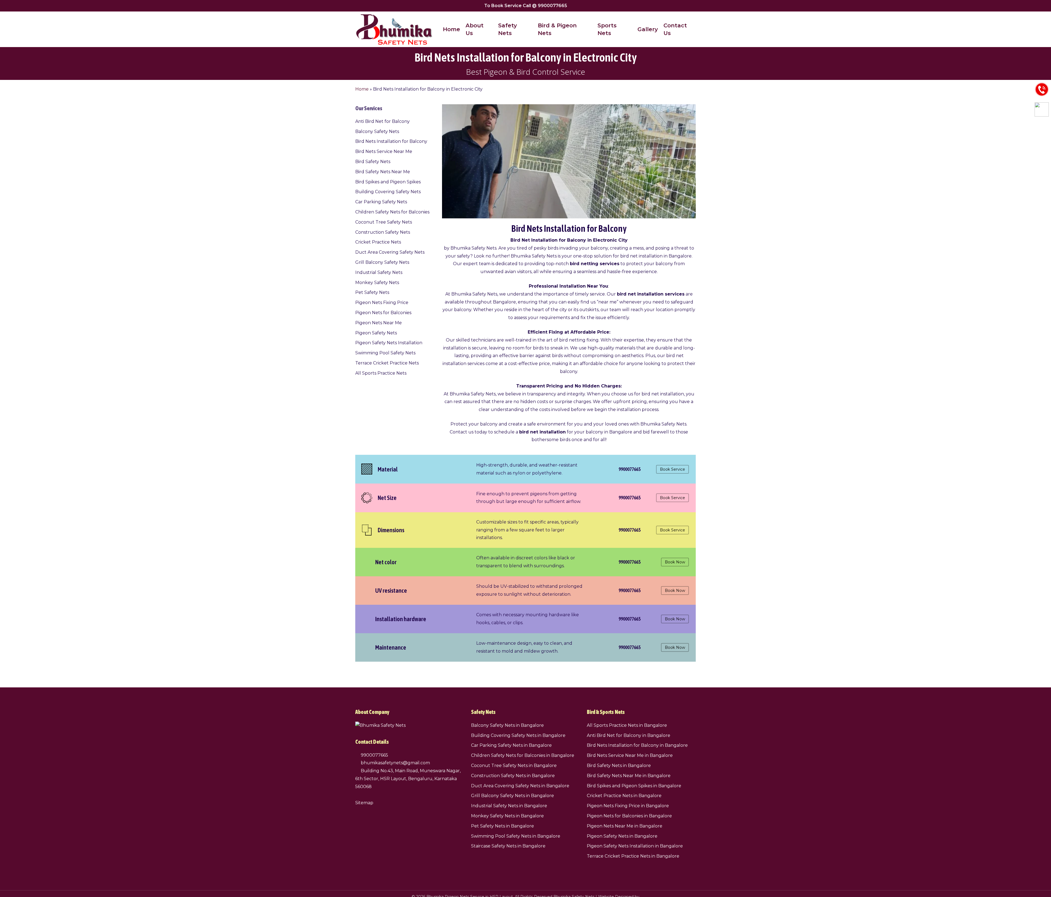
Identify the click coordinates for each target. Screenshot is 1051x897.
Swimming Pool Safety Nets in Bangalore (515, 836)
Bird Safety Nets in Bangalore (619, 765)
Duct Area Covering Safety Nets (390, 252)
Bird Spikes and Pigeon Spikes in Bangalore (634, 785)
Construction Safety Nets (382, 232)
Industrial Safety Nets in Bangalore (509, 805)
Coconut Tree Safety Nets (383, 222)
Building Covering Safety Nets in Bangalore (518, 735)
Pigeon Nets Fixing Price (381, 302)
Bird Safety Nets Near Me (382, 171)
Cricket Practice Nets (378, 242)
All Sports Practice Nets (380, 373)
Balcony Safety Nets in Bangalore (507, 725)
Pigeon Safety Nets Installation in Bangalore (635, 846)
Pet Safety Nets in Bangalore (502, 826)
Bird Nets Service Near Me (383, 151)
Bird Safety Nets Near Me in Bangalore (629, 775)
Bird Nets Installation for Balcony (391, 141)
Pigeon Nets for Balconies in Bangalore (629, 815)
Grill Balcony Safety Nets (382, 262)
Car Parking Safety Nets (381, 201)
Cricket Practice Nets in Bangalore (624, 795)
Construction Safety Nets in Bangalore (513, 775)
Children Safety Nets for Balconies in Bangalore (522, 755)
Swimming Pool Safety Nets (385, 352)
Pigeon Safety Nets (376, 332)
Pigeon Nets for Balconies (383, 312)
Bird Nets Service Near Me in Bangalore (630, 755)
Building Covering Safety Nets (388, 191)
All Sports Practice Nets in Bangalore (627, 725)
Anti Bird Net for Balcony (382, 121)
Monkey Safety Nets (377, 282)
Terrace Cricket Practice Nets (387, 363)
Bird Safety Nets (372, 161)
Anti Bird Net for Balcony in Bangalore (628, 735)
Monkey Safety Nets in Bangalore (507, 815)
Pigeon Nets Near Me (378, 322)
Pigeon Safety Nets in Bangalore (622, 836)
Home (362, 89)
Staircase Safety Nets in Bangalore (508, 846)
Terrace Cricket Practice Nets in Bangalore (633, 856)
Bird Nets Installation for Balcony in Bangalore (637, 745)
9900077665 (374, 755)
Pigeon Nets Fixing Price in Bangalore (628, 805)
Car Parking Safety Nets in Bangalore (511, 745)
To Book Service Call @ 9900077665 (525, 5)
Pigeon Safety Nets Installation (388, 342)
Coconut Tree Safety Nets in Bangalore (514, 765)
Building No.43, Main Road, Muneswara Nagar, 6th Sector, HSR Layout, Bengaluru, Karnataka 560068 (408, 778)
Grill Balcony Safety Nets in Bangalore (512, 795)
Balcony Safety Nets (377, 131)
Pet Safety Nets (372, 292)
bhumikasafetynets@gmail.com (395, 762)
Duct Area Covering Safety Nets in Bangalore (520, 785)
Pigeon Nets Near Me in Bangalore (624, 826)
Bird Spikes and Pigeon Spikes (388, 181)
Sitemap (364, 802)
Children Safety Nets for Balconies (392, 212)
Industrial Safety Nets (378, 272)
